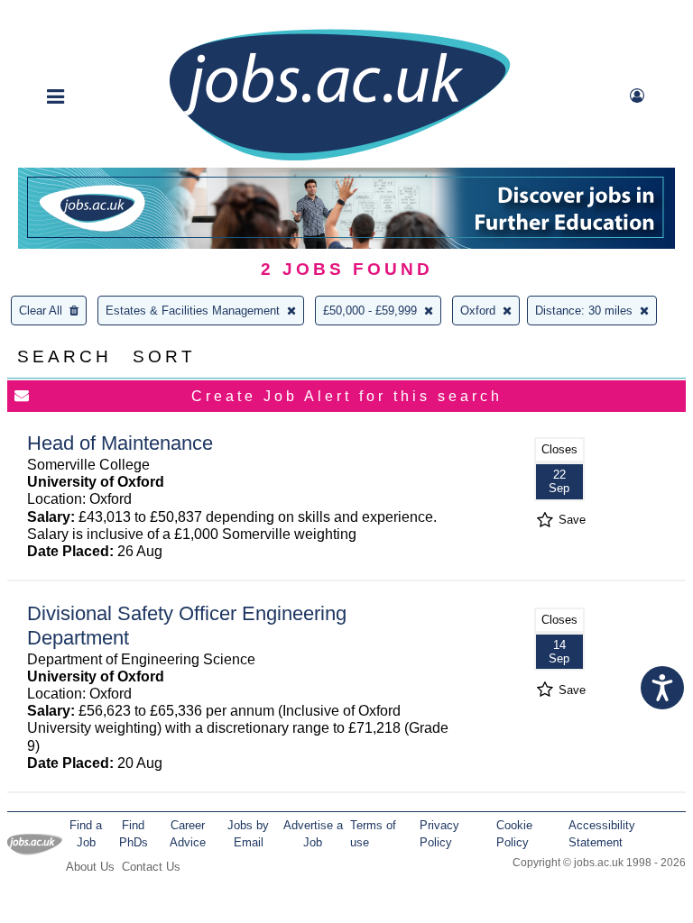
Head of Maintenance (120, 443)
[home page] (339, 159)
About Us (90, 866)
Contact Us (151, 866)
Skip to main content (72, 15)
